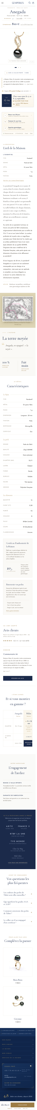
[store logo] (18, 3)
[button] (17, 893)
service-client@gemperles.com (10, 1076)
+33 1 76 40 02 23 (11, 1070)
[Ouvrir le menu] (2, 3)
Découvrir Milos (29, 743)
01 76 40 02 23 (19, 133)
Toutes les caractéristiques (13, 181)
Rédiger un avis (17, 678)
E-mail (26, 133)
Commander (22, 1105)
